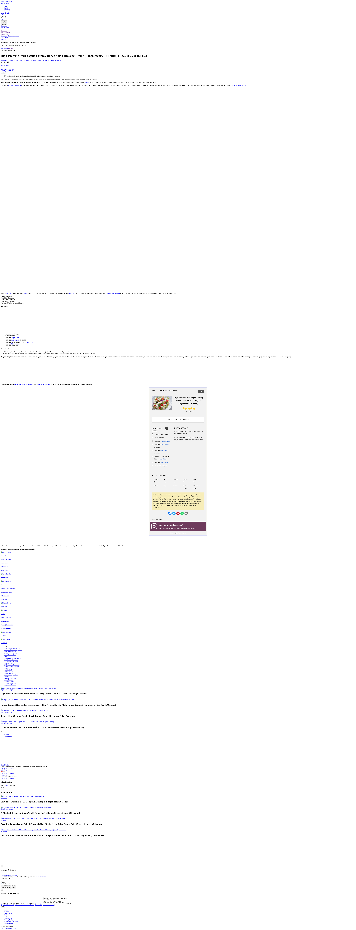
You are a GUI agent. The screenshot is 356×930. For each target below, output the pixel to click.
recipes (6, 676)
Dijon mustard (15, 344)
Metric (154, 430)
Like (2, 768)
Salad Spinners (5, 635)
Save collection (5, 887)
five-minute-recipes (10, 655)
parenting (7, 9)
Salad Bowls (4, 643)
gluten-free (9, 293)
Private (11, 884)
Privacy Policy (8, 920)
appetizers (72, 293)
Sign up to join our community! (10, 36)
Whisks (3, 614)
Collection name (5, 878)
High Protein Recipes (7, 60)
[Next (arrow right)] (3, 789)
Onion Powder (4, 577)
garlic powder (15, 339)
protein (6, 668)
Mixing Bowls (4, 606)
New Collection (41, 877)
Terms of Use (8, 918)
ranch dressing (14, 85)
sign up (3, 3)
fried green (113, 293)
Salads (27, 60)
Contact (6, 911)
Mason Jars (4, 599)
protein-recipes (8, 671)
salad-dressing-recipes (10, 678)
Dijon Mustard (4, 585)
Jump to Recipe (5, 65)
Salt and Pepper (5, 621)
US (167, 428)
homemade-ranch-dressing (12, 666)
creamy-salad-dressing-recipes (13, 650)
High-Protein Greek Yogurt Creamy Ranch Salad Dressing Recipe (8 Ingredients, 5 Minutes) (28, 905)
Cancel (13, 887)
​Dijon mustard (164, 462)
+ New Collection (6, 885)
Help (5, 916)
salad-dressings (8, 680)
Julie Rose (4, 770)
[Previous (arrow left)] (1, 789)
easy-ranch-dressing (10, 651)
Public (5, 884)
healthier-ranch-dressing (11, 660)
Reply (5, 768)
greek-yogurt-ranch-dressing (12, 658)
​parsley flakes (166, 441)
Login (2, 13)
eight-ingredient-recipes (11, 653)
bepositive (4, 775)
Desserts (3, 820)
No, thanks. (11, 48)
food (5, 6)
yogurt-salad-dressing (10, 685)
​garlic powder (164, 444)
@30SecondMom (166, 528)
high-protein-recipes (10, 663)
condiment (87, 82)
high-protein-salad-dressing (12, 665)
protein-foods (8, 670)
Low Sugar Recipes (35, 60)
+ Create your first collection (9, 875)
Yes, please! (4, 48)
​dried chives (163, 459)
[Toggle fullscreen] (3, 787)
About (6, 910)
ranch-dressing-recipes (11, 675)
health (6, 8)
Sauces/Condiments (19, 60)
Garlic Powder (4, 563)
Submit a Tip (4, 14)
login (7, 3)
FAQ (5, 915)
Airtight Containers (6, 628)
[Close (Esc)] (1, 787)
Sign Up (7, 13)
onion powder (15, 340)
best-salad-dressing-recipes (12, 648)
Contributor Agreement (11, 921)
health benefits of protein (238, 85)
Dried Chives (4, 570)
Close (13, 885)
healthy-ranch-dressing (11, 661)
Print (201, 391)
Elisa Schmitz (5, 765)
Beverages (4, 831)
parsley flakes (16, 337)
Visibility (3, 882)
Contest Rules (8, 923)
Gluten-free (58, 60)
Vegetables (4, 798)
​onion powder (164, 450)
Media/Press (8, 913)
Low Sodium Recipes (48, 60)
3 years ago (11, 768)
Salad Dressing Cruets (6, 592)
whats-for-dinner (9, 681)
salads (25, 293)
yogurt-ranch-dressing (10, 683)
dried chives (29, 342)
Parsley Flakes (4, 556)
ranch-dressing (8, 673)
